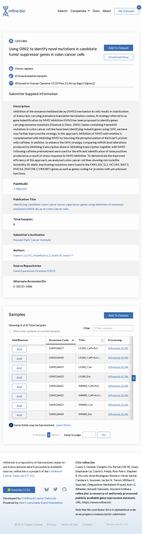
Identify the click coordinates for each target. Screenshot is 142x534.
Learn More (63, 425)
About (107, 11)
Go (104, 435)
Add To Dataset (119, 47)
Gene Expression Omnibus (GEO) (34, 271)
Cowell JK (55, 255)
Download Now (119, 57)
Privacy (51, 524)
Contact (87, 524)
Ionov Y (68, 255)
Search (62, 11)
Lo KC (28, 255)
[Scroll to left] (8, 378)
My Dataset (126, 11)
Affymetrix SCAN (118, 348)
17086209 (20, 189)
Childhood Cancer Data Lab (38, 498)
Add (19, 349)
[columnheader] (61, 340)
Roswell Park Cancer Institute (32, 240)
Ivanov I (18, 255)
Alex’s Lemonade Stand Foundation (41, 502)
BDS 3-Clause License (28, 524)
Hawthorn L (40, 255)
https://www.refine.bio (96, 502)
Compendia (78, 11)
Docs (96, 11)
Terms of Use (69, 524)
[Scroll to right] (134, 378)
